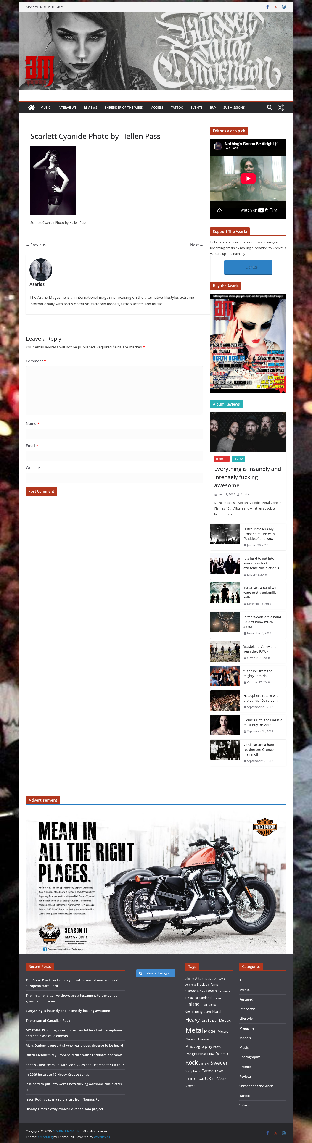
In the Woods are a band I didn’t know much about (262, 622)
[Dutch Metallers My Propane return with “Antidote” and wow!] (225, 537)
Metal (194, 1030)
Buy (213, 107)
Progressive (195, 1053)
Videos (244, 1105)
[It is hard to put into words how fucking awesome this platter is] (225, 566)
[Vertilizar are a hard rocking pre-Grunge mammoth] (225, 753)
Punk (210, 1054)
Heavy (192, 1019)
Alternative (204, 978)
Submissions (234, 107)
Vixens (190, 1086)
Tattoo (177, 107)
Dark (202, 991)
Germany (194, 1011)
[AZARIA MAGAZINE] (156, 14)
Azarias (245, 494)
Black (201, 984)
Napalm (191, 1039)
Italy (204, 1020)
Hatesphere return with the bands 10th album (261, 698)
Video (222, 1078)
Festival (217, 998)
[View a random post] (280, 107)
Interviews (67, 107)
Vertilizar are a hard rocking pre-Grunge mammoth (258, 749)
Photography (198, 1046)
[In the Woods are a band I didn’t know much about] (225, 625)
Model (210, 1031)
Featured (222, 459)
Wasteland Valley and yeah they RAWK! (260, 648)
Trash (200, 1079)
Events (197, 107)
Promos (245, 1066)
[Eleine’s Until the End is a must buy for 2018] (225, 726)
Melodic (225, 1020)
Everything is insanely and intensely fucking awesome (247, 477)
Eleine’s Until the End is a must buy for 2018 (262, 722)
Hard (216, 1011)
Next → (196, 244)
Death (211, 990)
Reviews (90, 107)
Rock (191, 1062)
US (214, 1079)
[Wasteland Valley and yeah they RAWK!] (225, 652)
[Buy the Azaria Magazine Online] (248, 296)
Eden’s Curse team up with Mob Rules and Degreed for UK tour (75, 1065)
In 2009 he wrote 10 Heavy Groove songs (57, 1074)
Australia (190, 984)
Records (223, 1053)
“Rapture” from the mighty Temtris (257, 673)
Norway (203, 1039)
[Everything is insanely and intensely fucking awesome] (248, 432)
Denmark (224, 991)
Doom (189, 998)
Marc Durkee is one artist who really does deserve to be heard (74, 1045)
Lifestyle (246, 1018)
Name (32, 423)
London (213, 1020)
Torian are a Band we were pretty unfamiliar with (260, 592)
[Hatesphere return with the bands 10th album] (225, 701)
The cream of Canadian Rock (48, 1020)
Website (33, 467)
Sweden (220, 1062)
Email (32, 445)
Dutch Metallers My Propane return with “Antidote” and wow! (259, 534)
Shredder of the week (124, 107)
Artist (222, 978)
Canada (192, 990)
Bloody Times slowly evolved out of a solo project (64, 1109)
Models (157, 107)
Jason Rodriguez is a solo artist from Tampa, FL (62, 1099)
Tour (190, 1078)
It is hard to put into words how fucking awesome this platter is (261, 563)
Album (189, 979)
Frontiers (208, 1004)
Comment (36, 360)
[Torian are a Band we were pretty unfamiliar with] (225, 595)
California (212, 984)
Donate (252, 267)
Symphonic (193, 1071)
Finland (192, 1004)
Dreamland (203, 997)
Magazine (246, 1028)
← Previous (36, 244)
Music (45, 107)
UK (208, 1078)
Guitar (207, 1012)
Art (216, 978)
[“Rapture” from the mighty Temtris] (225, 677)
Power (218, 1046)
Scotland (204, 1063)
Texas (219, 1071)
